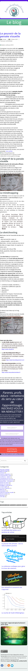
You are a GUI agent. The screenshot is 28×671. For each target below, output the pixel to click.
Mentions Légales (6, 661)
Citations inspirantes (5, 474)
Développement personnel (6, 479)
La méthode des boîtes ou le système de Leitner (11, 531)
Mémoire (2, 489)
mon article (9, 151)
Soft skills (2, 496)
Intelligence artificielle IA (6, 485)
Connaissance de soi (5, 478)
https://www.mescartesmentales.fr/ (11, 372)
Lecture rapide (3, 487)
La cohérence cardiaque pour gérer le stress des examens (13, 567)
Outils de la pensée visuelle (7, 492)
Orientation (3, 491)
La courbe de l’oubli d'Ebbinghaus (13, 613)
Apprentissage (3, 471)
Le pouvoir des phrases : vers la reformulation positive (12, 545)
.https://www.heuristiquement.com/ (15, 360)
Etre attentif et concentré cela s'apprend (12, 588)
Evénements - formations (6, 481)
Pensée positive (4, 494)
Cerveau (2, 472)
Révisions (2, 495)
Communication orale (5, 475)
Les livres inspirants (5, 488)
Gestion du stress (4, 482)
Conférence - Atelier (5, 477)
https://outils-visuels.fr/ (8, 349)
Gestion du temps (4, 484)
